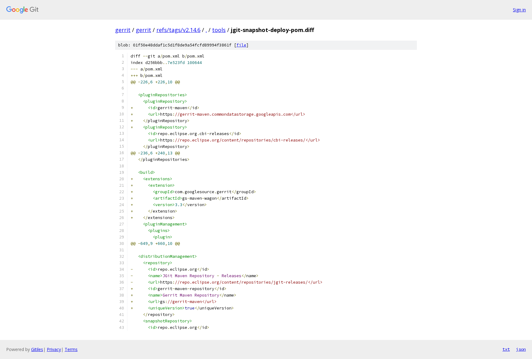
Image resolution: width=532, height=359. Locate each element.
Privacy (54, 349)
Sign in (519, 10)
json (521, 349)
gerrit (123, 30)
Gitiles (37, 349)
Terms (71, 349)
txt (506, 349)
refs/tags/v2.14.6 (178, 30)
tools (219, 30)
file (241, 45)
